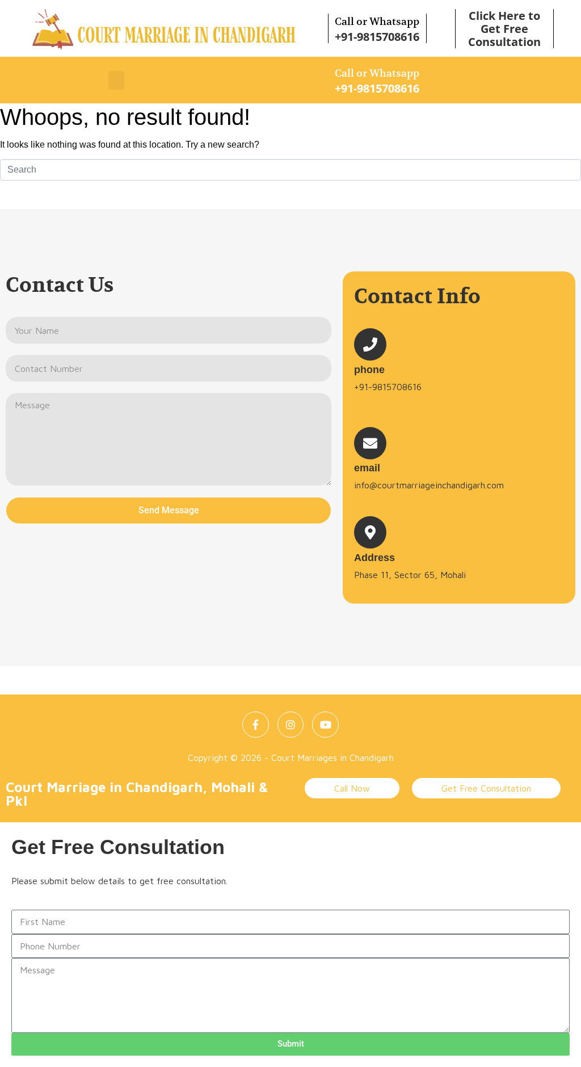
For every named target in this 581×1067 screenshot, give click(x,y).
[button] (116, 80)
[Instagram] (290, 725)
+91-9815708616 (377, 36)
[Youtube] (325, 725)
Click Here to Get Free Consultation (504, 28)
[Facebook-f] (255, 725)
